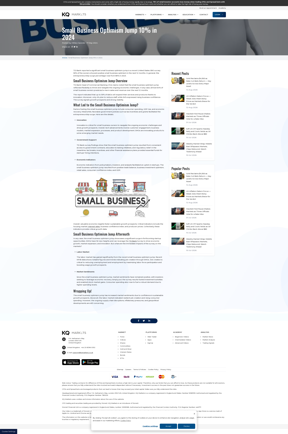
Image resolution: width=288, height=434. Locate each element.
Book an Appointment (208, 8)
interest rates (94, 226)
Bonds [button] (122, 355)
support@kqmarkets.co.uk (83, 352)
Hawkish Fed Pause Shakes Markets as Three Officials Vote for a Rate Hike (198, 116)
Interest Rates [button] (126, 352)
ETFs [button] (122, 358)
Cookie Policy (125, 421)
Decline (187, 426)
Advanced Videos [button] (182, 343)
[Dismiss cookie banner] (194, 413)
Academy (222, 8)
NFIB (79, 260)
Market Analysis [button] (208, 340)
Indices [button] (123, 340)
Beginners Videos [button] (182, 337)
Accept (168, 426)
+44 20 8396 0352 (88, 347)
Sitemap (120, 369)
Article (64, 58)
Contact (203, 14)
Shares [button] (122, 343)
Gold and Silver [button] (126, 349)
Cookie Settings (8, 431)
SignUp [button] (150, 343)
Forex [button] (122, 337)
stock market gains (96, 282)
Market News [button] (207, 337)
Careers (128, 369)
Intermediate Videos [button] (183, 340)
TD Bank (133, 241)
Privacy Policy (165, 369)
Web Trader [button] (152, 337)
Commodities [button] (125, 346)
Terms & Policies (139, 369)
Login (217, 14)
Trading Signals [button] (208, 343)
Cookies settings (150, 426)
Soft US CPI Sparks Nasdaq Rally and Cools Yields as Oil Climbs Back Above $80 (198, 131)
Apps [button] (149, 340)
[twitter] (143, 321)
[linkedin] (149, 321)
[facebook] (138, 321)
